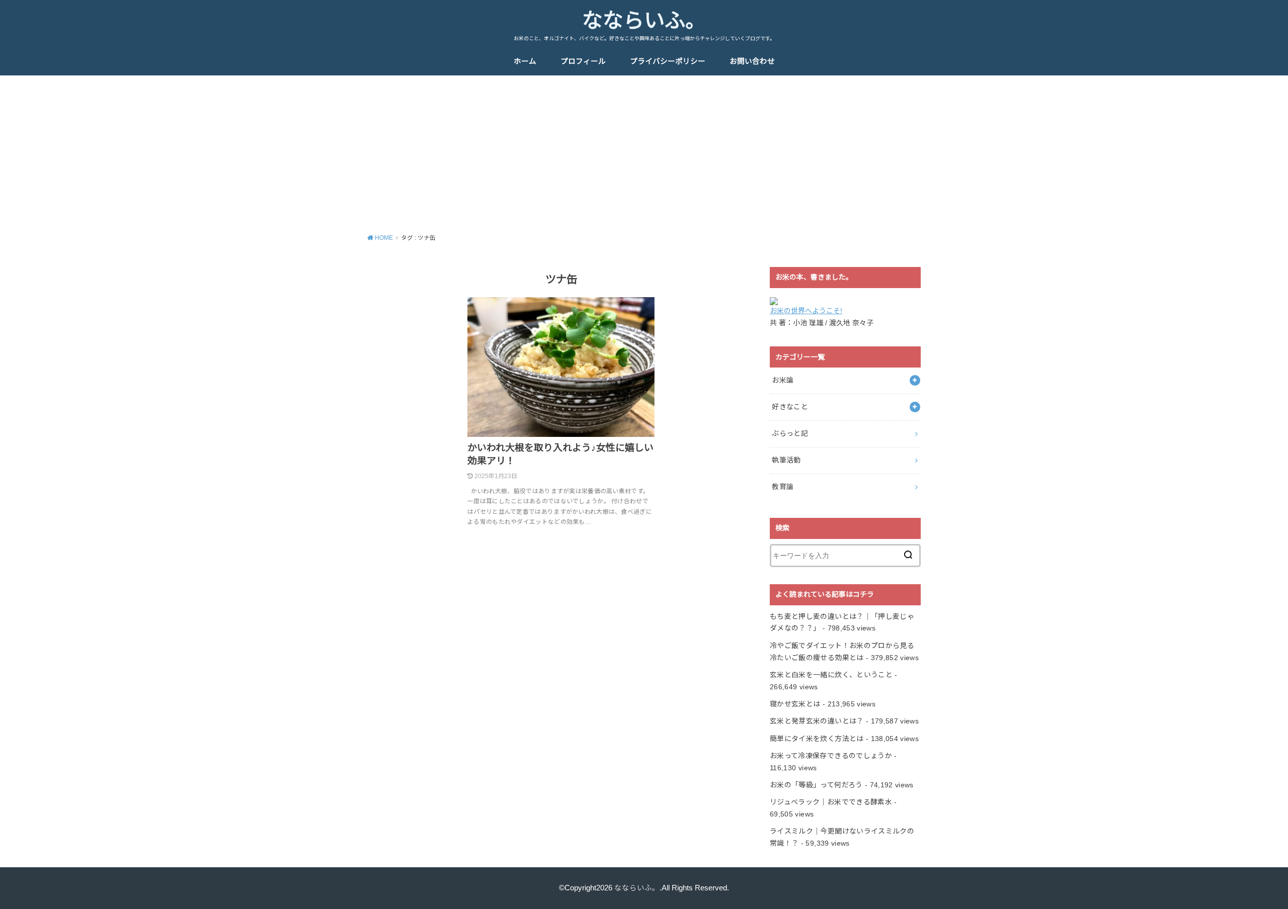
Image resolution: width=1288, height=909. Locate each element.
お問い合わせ (752, 61)
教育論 (782, 487)
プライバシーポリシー (667, 61)
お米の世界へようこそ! (806, 311)
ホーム (525, 61)
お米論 (782, 380)
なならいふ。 (644, 20)
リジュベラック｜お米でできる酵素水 (831, 802)
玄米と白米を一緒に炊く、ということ (831, 675)
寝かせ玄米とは (795, 704)
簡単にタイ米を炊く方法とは (817, 739)
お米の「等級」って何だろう (816, 785)
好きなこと (790, 407)
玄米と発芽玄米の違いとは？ (817, 721)
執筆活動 (786, 460)
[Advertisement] (644, 150)
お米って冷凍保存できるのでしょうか (831, 756)
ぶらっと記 (790, 433)
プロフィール (583, 61)
